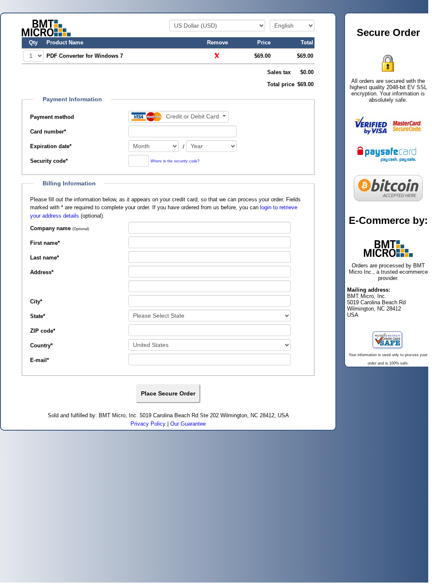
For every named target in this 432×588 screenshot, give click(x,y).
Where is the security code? (175, 161)
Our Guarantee (188, 424)
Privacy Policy (148, 424)
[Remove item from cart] (217, 55)
